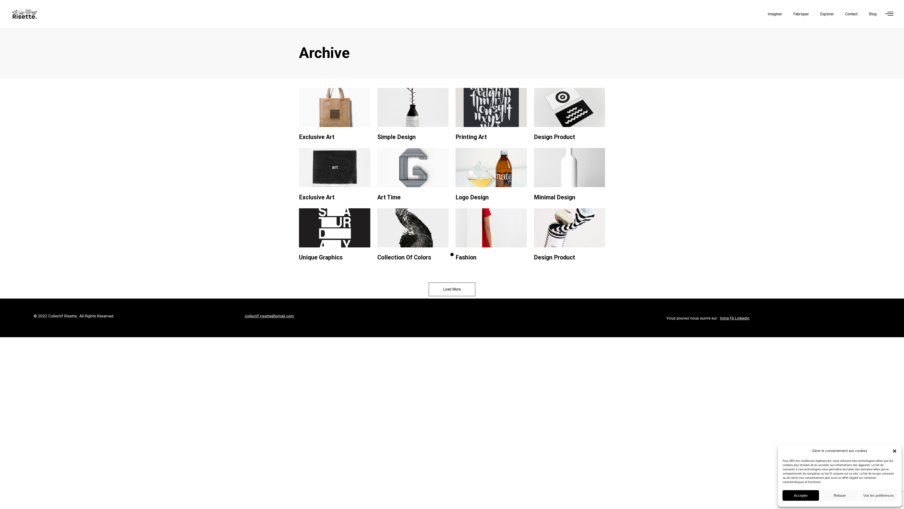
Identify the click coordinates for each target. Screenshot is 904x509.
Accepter (801, 495)
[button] (894, 451)
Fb (732, 318)
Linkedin (742, 318)
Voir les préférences (878, 495)
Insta (724, 318)
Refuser (840, 495)
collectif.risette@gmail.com (269, 316)
